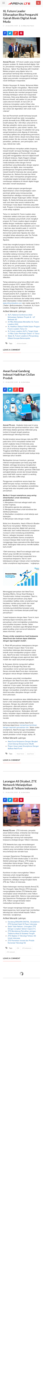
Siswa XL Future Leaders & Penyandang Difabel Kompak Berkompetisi (23, 337)
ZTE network (11, 952)
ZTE (18, 948)
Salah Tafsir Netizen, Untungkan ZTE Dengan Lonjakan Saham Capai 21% (22, 927)
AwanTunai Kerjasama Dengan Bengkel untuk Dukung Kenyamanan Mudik (23, 742)
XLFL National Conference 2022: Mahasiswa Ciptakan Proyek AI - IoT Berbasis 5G (21, 317)
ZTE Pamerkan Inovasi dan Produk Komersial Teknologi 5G (21, 941)
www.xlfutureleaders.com (12, 303)
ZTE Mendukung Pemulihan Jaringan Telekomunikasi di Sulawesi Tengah (22, 932)
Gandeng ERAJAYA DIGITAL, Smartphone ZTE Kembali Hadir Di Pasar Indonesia (24, 923)
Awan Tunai (20, 754)
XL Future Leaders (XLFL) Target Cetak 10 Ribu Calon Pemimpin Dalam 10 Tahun (24, 332)
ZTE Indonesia (26, 948)
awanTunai (30, 754)
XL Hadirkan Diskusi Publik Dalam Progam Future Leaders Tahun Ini (24, 327)
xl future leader (22, 343)
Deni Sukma (26, 382)
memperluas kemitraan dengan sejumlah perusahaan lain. (20, 726)
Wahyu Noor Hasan (28, 26)
